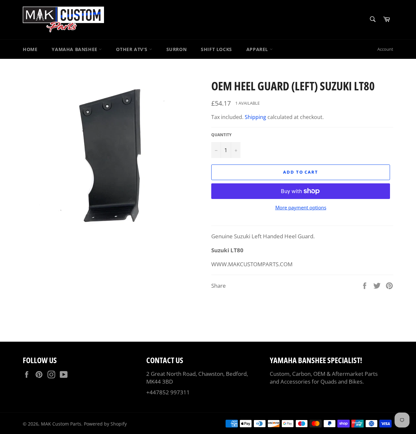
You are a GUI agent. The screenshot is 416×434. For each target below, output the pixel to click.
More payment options (300, 207)
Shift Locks (216, 49)
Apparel (258, 49)
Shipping (255, 117)
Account (385, 49)
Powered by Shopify (105, 424)
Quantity (221, 135)
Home (30, 49)
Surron (176, 49)
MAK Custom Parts (61, 424)
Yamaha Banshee (75, 49)
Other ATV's (132, 49)
